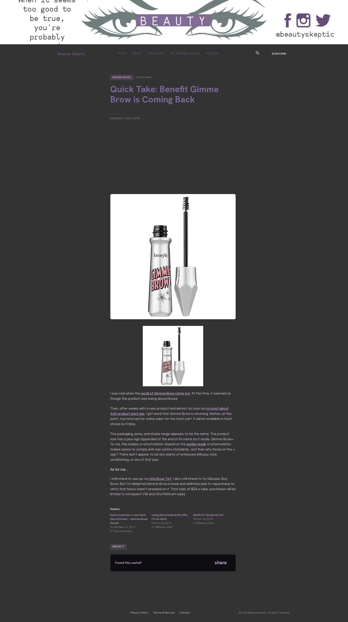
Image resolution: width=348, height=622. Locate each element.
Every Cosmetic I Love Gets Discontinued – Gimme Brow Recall (128, 519)
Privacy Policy (139, 612)
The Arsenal (155, 53)
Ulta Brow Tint (160, 479)
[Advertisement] (173, 159)
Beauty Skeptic (71, 53)
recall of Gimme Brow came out (165, 393)
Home (122, 53)
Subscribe (279, 53)
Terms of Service (164, 612)
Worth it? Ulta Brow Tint (208, 515)
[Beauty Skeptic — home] (174, 43)
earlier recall (196, 444)
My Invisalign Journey (185, 53)
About (137, 53)
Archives (212, 53)
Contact (184, 612)
